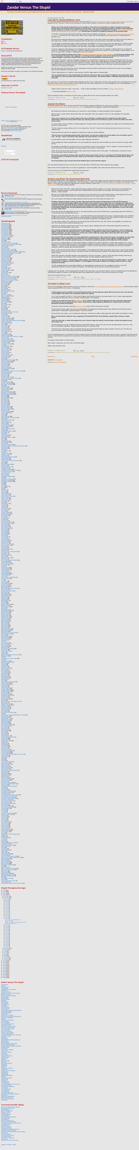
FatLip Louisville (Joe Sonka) (8, 1121)
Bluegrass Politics (5, 1112)
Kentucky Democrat (6, 1124)
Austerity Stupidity (5, 270)
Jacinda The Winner (56, 104)
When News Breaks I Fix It (8, 869)
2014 (4, 968)
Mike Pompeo (4, 626)
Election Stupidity (5, 388)
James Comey (5, 498)
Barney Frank (4, 275)
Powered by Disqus (6, 216)
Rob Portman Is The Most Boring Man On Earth (13, 715)
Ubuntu (3, 840)
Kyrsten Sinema (5, 567)
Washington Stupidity (6, 864)
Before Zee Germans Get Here (9, 276)
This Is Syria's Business (7, 807)
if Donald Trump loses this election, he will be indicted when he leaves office (112, 21)
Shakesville (4, 1069)
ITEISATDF (4, 490)
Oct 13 (7, 930)
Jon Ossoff (4, 538)
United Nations (5, 844)
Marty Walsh (4, 597)
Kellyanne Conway (6, 557)
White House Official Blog (7, 1096)
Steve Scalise (4, 771)
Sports (3, 760)
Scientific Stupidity (6, 740)
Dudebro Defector (5, 382)
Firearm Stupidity (5, 412)
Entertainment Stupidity (7, 393)
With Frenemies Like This (7, 874)
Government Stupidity (72, 279)
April (5, 955)
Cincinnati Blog (5, 1115)
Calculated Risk (5, 1004)
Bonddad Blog (5, 998)
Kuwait (3, 566)
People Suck (4, 675)
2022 (4, 891)
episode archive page (15, 130)
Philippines (4, 679)
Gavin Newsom (5, 422)
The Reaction (4, 1087)
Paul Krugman (5, 670)
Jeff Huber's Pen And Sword (8, 1026)
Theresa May (4, 804)
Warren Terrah (77, 174)
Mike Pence (79, 99)
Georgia (3, 429)
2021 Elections (5, 232)
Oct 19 (7, 917)
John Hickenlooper (6, 528)
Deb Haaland (4, 357)
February (6, 958)
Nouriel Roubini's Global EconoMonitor (11, 1046)
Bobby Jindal (4, 300)
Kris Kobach (4, 565)
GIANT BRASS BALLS (7, 431)
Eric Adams (4, 399)
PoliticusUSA (4, 1058)
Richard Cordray (5, 707)
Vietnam (3, 851)
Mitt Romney (4, 631)
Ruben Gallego (5, 729)
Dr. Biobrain (4, 1014)
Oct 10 (7, 934)
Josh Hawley (4, 539)
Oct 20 (7, 915)
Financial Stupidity (6, 411)
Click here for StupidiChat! (13, 138)
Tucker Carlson (5, 831)
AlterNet (3, 985)
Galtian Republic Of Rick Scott (9, 417)
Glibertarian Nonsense (7, 437)
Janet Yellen (4, 501)
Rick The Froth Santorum (7, 712)
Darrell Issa (4, 351)
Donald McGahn (5, 372)
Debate (3, 358)
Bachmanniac (4, 272)
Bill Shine (3, 292)
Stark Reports (4, 1073)
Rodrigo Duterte (5, 721)
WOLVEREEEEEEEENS (7, 875)
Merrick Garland (5, 606)
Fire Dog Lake (5, 1021)
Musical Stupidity (5, 636)
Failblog (3, 1019)
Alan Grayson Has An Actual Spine (10, 244)
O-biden (3, 652)
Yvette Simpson (5, 882)
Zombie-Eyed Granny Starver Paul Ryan (11, 883)
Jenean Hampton (5, 512)
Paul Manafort (4, 673)
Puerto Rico (4, 696)
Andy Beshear (58, 352)
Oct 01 (7, 947)
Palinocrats (4, 665)
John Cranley (4, 525)
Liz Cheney (4, 581)
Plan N (3, 680)
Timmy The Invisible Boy (7, 813)
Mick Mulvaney (5, 617)
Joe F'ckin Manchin (6, 523)
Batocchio (7, 199)
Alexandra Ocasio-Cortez (7, 249)
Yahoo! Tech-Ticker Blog (7, 1098)
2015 (4, 967)
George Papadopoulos (7, 428)
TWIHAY (3, 835)
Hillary (3, 463)
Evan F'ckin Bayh (5, 407)
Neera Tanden (5, 642)
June (5, 952)
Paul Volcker (4, 674)
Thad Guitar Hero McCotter (8, 786)
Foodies (3, 414)
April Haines (4, 269)
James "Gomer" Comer (7, 496)
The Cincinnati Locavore (7, 1135)
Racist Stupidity (5, 699)
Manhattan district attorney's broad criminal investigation (97, 54)
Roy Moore (4, 728)
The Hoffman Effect (6, 792)
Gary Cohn (4, 421)
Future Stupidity (5, 416)
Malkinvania (4, 587)
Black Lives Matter (6, 296)
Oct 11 (7, 933)
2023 (4, 890)
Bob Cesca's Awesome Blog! (8, 995)
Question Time (5, 697)
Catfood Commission (6, 318)
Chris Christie (4, 325)
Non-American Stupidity (7, 648)
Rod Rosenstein (5, 719)
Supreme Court (92, 352)
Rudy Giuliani (4, 731)
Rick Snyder (4, 711)
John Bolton (4, 524)
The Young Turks (5, 1090)
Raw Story (4, 1062)
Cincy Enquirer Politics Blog (8, 1116)
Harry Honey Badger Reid (8, 457)
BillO (2, 293)
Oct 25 (7, 908)
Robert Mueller (5, 716)
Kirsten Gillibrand (5, 562)
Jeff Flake (3, 507)
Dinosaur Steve (5, 367)
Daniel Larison (5, 1009)
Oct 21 (7, 914)
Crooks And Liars (5, 1008)
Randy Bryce (4, 702)
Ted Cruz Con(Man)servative (8, 783)
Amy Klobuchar (5, 255)
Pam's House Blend (6, 1052)
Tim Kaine (3, 809)
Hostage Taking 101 (6, 466)
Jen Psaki (3, 511)
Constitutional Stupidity (7, 340)
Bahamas (3, 273)
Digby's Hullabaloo (6, 1012)
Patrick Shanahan (5, 668)
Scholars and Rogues (6, 1068)
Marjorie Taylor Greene (7, 590)
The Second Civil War (6, 803)
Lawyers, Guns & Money (7, 1032)
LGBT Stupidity (5, 574)
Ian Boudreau (4, 472)
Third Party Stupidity (6, 805)
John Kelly (4, 530)
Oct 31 (7, 900)
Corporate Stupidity (6, 341)
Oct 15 (7, 927)
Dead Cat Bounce (5, 355)
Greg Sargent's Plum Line (7, 1023)
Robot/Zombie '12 (5, 718)
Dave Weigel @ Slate (6, 1011)
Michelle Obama (5, 616)
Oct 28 (7, 904)
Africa (2, 240)
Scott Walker (4, 745)
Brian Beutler (4, 1003)
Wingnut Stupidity (93, 99)
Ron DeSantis (4, 723)
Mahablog (3, 1037)
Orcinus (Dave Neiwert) (7, 1049)
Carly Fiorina (4, 315)
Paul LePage (4, 672)
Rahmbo (3, 700)
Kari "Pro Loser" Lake (6, 544)
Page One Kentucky (6, 1128)
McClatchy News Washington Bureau (10, 1039)
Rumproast (4, 1064)
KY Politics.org (5, 1125)
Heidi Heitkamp (5, 458)
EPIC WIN (57, 174)
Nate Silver (4, 640)
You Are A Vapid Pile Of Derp (8, 880)
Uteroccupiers (4, 846)
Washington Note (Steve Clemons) (10, 1094)
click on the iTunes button (10, 128)
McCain (3, 602)
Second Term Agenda (6, 750)
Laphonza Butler (5, 570)
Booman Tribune (5, 999)
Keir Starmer (4, 552)
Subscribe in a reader (6, 87)
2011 (4, 973)
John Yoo (3, 535)
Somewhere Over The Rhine (8, 1130)
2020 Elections (58, 99)
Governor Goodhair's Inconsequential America (13, 445)
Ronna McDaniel (5, 726)
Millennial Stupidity (6, 630)
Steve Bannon (5, 769)
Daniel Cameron (65, 352)
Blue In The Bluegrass (7, 1110)
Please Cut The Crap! (6, 1055)
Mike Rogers (4, 627)
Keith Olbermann (5, 555)
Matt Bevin (78, 352)
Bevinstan (3, 285)
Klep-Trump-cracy (5, 563)
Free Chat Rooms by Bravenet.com (13, 139)
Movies (3, 635)
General (3, 427)
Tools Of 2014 (4, 826)
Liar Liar (3, 576)
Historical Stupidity (6, 464)
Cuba (2, 345)
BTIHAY (3, 309)
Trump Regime (86, 99)
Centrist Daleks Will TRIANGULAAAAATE (11, 320)
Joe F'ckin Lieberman (6, 522)
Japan (2, 502)
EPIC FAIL (3, 395)
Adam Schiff (4, 238)
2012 (4, 971)
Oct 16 (7, 926)
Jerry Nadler (4, 515)
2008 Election (4, 223)
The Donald (4, 789)
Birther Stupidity (5, 294)
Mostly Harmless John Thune (8, 632)
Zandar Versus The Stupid (28, 7)
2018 (4, 962)
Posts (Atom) (59, 360)
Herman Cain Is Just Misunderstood (10, 460)
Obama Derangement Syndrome (9, 654)
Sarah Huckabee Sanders (8, 737)
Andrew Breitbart (5, 257)
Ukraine (3, 841)
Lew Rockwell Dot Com (7, 1033)
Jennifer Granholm (6, 513)
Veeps (2, 847)
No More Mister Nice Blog (7, 1044)
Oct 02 (7, 945)
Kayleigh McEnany (6, 549)
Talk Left (3, 1076)
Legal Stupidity (73, 99)
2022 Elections (5, 233)
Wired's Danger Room (7, 1097)
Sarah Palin (4, 738)
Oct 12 (7, 931)
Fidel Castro (4, 410)
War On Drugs (5, 861)
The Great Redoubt (6, 1085)
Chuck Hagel (4, 330)
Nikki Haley (4, 647)
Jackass (3, 492)
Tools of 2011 (4, 823)
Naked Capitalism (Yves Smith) (9, 1043)
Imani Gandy (4, 475)
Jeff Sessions (4, 508)
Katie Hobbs (4, 547)
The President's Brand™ (7, 801)
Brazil (2, 305)
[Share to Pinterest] (83, 98)
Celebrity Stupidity (6, 319)
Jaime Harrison (5, 495)
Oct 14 (7, 929)
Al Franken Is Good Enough (8, 243)
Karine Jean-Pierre (6, 545)
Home (93, 356)
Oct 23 (7, 911)
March (5, 956)
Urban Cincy (4, 1139)
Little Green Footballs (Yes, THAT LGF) (11, 1035)
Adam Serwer (4, 984)
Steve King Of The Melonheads (9, 770)
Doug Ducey (4, 374)
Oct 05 (7, 941)
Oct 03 (7, 944)
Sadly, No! (3, 1066)
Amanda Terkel (5, 987)
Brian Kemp (4, 307)
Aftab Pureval (4, 242)
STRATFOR (4, 1065)
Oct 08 (7, 937)
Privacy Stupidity (5, 694)
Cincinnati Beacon (6, 1114)
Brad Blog (3, 1000)
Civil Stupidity (4, 334)
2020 (4, 894)
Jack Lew (3, 491)
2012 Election (4, 226)
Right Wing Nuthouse (6, 1063)
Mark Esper (4, 593)
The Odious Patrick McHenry (8, 798)
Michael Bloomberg (6, 610)
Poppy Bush (4, 686)
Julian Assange (5, 540)
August (6, 949)
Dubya (3, 380)
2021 (4, 893)
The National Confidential (7, 1086)
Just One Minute (5, 1030)
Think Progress (5, 1091)
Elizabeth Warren (5, 389)
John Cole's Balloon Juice (8, 1027)
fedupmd (7, 194)
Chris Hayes (4, 326)
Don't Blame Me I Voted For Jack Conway (11, 371)
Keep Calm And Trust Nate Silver (9, 551)
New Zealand (70, 174)
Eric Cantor (4, 400)
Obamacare (4, 656)
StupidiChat (4, 772)
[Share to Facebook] (81, 98)
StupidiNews (4, 774)
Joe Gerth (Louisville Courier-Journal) (11, 1123)
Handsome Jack (5, 454)
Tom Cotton (4, 817)
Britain (3, 308)
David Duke (4, 353)
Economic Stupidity (6, 383)
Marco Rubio (4, 589)
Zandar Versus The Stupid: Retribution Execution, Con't (12, 206)
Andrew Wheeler (5, 260)
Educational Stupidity (6, 384)
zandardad (7, 203)
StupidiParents (5, 775)
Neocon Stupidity (5, 643)
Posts (5, 151)
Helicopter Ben (5, 459)
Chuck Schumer (5, 331)
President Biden (5, 689)
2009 (4, 976)
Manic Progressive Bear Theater (9, 588)
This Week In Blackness (7, 1092)
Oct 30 (7, 901)
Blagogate (4, 297)
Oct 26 (7, 907)
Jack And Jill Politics (6, 1025)
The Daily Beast (5, 1082)
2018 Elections (5, 229)
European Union (5, 406)
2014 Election (4, 227)
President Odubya (5, 691)
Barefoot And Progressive (7, 1108)
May (5, 954)
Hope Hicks (4, 465)
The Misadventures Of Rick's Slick (10, 794)
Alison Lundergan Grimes (7, 250)
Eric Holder (4, 404)
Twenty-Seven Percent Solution (9, 834)
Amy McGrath (4, 256)
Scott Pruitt (4, 744)
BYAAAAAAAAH (5, 313)
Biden (2, 286)
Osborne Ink (4, 1051)
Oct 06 (7, 940)
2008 (4, 977)
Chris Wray (4, 328)
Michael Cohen (5, 611)
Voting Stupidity (5, 858)
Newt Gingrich (5, 646)
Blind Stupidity (5, 298)
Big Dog (3, 288)
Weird (2, 866)
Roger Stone (4, 722)
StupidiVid (4, 776)
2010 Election (4, 224)
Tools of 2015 (4, 828)
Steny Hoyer (4, 765)
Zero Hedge (4, 1100)
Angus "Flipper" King (6, 262)
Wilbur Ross (4, 871)
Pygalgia (3, 1059)
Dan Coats (4, 347)
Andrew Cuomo (5, 259)
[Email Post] (74, 97)
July (5, 951)
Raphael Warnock (5, 703)
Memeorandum (5, 1042)
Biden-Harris (4, 287)
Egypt (2, 385)
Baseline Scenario (6, 994)
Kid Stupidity (4, 561)
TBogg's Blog (4, 1074)
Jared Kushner (5, 503)
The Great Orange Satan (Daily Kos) (10, 1084)
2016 (4, 965)
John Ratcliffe (4, 533)
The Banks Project (6, 1134)
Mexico (3, 608)
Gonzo (3, 439)
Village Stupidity (5, 853)
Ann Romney (4, 265)
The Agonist (4, 1080)
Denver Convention (6, 362)
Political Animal (5, 1057)
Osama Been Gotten (6, 662)
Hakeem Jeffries (5, 453)
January (6, 959)
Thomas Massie (5, 808)
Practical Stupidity (5, 688)
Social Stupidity (5, 753)
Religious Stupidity (6, 705)
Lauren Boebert (5, 572)
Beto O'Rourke (5, 282)
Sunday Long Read (89, 279)
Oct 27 (7, 905)
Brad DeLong (4, 1001)
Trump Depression (6, 829)
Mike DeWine (4, 621)
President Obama (5, 690)
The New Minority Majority (8, 797)
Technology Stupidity (6, 782)
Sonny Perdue (5, 755)
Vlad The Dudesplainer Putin (8, 856)
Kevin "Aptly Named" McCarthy (9, 560)
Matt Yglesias (4, 1038)
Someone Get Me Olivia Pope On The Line (12, 754)
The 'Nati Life (4, 1132)
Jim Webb (3, 519)
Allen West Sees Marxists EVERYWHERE (12, 251)
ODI (2, 657)
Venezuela (4, 848)
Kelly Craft (4, 556)
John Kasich (4, 529)
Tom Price (3, 819)
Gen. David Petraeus (6, 425)
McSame (3, 603)
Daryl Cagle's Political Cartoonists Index (11, 1010)
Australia (3, 271)
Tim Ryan (3, 810)
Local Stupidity (72, 352)
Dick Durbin (4, 366)
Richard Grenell (5, 708)
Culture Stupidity (5, 346)
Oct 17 (7, 924)
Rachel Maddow (5, 1060)
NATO (2, 641)
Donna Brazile (5, 373)
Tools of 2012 (4, 824)
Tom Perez (4, 818)
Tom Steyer (4, 820)
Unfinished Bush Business (8, 842)
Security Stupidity (5, 751)
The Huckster (4, 793)
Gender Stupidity (5, 426)
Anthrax (3, 266)
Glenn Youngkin (5, 434)
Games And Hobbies (6, 420)
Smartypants (4, 1071)
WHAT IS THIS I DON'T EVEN (8, 868)
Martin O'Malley (5, 595)
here (5, 51)
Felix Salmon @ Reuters (7, 1020)
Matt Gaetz (4, 599)
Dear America (4, 356)
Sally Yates (4, 734)
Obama (3, 653)
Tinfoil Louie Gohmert (6, 814)
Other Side (4, 663)
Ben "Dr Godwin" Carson (7, 278)
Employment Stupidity (6, 391)
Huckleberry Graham (6, 469)
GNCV (3, 438)
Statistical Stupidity (6, 764)
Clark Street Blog (5, 1118)
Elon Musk (4, 390)
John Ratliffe (4, 534)
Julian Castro (4, 541)
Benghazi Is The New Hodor (8, 280)
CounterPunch (5, 1006)
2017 (4, 964)
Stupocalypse (4, 777)
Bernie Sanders (5, 281)
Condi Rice (4, 337)
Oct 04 (7, 942)
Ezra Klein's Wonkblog (7, 1017)
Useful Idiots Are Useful (7, 845)
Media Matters (5, 1041)
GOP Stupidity (4, 442)
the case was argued (81, 306)
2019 (4, 961)
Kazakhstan (4, 550)
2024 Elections (5, 234)
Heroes (3, 461)
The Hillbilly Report (6, 1136)
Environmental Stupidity (7, 394)
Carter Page (4, 316)
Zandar (5, 43)
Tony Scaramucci (5, 821)
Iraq (2, 484)
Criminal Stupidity (65, 99)
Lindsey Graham (5, 578)
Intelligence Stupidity (6, 480)
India (2, 477)
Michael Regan (5, 614)
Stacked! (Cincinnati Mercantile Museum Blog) (13, 1131)
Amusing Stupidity (5, 254)
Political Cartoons (5, 684)
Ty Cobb (3, 839)
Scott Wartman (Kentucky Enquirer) (10, 1129)
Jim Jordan (4, 518)
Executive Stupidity (63, 279)
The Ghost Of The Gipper (7, 791)
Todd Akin (3, 815)
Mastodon (3, 146)
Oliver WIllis (4, 1048)
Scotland (3, 742)
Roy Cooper (4, 727)
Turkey (3, 832)
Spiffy (2, 759)
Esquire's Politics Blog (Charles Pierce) (11, 1016)
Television (3, 785)
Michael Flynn (4, 613)
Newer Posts (51, 356)
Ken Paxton (4, 559)
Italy (2, 488)
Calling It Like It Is (5, 1113)
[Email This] (76, 98)
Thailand (3, 787)
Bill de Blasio (4, 289)
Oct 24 (7, 910)
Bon (4, 41)
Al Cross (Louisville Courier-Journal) (10, 1107)
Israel (2, 487)
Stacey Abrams (5, 762)
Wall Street (4, 860)
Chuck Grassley (5, 329)
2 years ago (24, 197)
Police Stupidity (5, 683)
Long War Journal (5, 1036)
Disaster (56, 279)
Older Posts (134, 356)
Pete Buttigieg (4, 676)
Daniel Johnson (5, 350)
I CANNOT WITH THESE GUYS (9, 470)
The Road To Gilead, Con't (59, 283)
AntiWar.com (4, 990)
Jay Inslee (3, 504)
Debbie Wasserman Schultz (8, 359)
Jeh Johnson (4, 509)
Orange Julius (4, 660)
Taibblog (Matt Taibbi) (6, 1075)
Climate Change (5, 335)
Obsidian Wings (5, 1047)
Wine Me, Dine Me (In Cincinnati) (9, 1140)
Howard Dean (4, 468)
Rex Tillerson (4, 706)
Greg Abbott (4, 447)
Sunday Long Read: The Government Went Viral (68, 179)
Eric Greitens (4, 401)
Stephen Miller (5, 766)
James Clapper (5, 497)
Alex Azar (3, 246)
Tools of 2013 (4, 825)
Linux (2, 579)
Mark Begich (4, 592)
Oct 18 (7, 918)
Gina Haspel (4, 432)
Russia (3, 732)
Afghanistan (4, 239)
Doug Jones (4, 375)
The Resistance (5, 802)
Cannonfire (4, 1005)
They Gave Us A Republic (7, 1137)
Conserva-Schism (5, 339)
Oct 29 (7, 903)
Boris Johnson (5, 304)
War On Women (106, 352)
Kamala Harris (5, 543)
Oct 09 (7, 936)
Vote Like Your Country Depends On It (11, 857)
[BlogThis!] (78, 98)
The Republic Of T (5, 1089)
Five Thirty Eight (5, 1022)
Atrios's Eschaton (5, 992)
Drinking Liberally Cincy (7, 1120)
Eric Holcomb (4, 402)
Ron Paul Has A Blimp (6, 724)
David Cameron (5, 352)
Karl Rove (3, 546)
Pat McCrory (4, 667)
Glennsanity (4, 436)
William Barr (4, 872)
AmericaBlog (4, 988)
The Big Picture (5, 1081)
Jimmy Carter (4, 520)
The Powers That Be (6, 799)
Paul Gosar (4, 669)
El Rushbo (4, 386)
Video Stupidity (5, 850)
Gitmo (2, 433)
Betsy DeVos (4, 283)
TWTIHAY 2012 (5, 837)
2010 (4, 974)
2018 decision (78, 300)
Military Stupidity (5, 629)
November (6, 897)
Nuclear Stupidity (5, 651)
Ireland (3, 485)
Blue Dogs (4, 299)
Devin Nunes (4, 364)
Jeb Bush (3, 506)
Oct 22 (7, 912)
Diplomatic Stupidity (6, 368)
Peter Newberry (5, 678)
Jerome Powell (5, 514)
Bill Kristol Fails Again (6, 291)
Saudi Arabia (4, 739)
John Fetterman (5, 527)
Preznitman (4, 692)
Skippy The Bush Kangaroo (8, 1070)
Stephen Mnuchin (5, 767)
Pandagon (4, 1053)
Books (2, 303)
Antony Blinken (5, 267)
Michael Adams (5, 609)
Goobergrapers (5, 441)
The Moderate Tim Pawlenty (8, 796)
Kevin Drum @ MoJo (6, 1031)
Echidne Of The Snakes (7, 1015)
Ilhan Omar (4, 474)
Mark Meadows (5, 594)
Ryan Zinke (4, 733)
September (6, 948)
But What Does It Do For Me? (8, 312)
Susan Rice (4, 781)
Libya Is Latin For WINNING (8, 577)
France (3, 415)
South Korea (4, 756)
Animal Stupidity (5, 264)
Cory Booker (4, 342)
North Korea (4, 649)
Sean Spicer (4, 748)
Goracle (3, 443)
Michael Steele (5, 615)
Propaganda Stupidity (6, 695)
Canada (3, 314)
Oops (2, 659)
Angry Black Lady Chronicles (8, 989)
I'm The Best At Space (6, 471)
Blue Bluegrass (5, 1109)
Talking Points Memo (6, 1078)
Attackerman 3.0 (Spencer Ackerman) (10, 993)
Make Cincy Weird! (6, 1126)
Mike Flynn (4, 622)
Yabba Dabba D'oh (6, 878)
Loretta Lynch (4, 584)
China (2, 324)
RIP (2, 713)
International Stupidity (6, 481)
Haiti (2, 452)
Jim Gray (3, 517)
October (6, 899)
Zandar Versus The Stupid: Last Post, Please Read (11, 197)
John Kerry (4, 531)
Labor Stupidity (5, 568)
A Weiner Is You (5, 237)
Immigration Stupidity (6, 476)
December (6, 896)
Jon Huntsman (5, 536)
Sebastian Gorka (5, 749)
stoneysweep (8, 207)
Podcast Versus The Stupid (8, 681)
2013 (4, 970)
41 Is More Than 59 (6, 235)
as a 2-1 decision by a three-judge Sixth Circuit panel (109, 286)
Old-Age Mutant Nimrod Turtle (9, 658)
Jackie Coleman (5, 493)
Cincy (2, 332)
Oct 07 (7, 938)
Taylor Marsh (4, 1079)
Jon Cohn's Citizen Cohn (7, 1028)
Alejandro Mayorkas (6, 245)
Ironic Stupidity (5, 486)
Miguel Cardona (5, 620)
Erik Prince (4, 405)
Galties (3, 418)
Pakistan (3, 664)
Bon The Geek (5, 302)
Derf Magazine (5, 1119)
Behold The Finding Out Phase (9, 277)
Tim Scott (3, 812)
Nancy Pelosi (4, 638)
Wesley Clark (4, 867)
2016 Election (4, 228)
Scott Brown (4, 743)
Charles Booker (5, 321)
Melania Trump (5, 605)
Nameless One (5, 637)
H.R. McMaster (5, 450)
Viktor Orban (4, 852)
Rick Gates (4, 710)
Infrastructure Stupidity (7, 479)
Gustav (3, 449)
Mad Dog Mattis (5, 586)
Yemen (3, 879)
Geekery (3, 423)
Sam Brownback (5, 735)
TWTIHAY (3, 836)
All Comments (7, 153)
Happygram (4, 455)
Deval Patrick (4, 363)
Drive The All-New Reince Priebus (10, 378)
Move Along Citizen (6, 633)
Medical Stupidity (63, 174)
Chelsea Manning (5, 323)
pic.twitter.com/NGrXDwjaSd (115, 89)
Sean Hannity (4, 746)
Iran (2, 482)
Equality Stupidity (5, 398)
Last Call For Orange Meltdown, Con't (64, 20)
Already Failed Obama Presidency (10, 253)
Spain (2, 758)
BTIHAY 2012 (4, 310)
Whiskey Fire (4, 1095)
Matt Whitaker (4, 600)
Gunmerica (4, 448)
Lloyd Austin (4, 582)
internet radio (8, 120)
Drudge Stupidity (5, 379)
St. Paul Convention (6, 761)
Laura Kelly (4, 571)
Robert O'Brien (5, 717)
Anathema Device (9, 212)
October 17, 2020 (71, 91)
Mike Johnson (4, 624)
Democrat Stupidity (6, 361)
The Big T (3, 788)
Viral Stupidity (4, 855)
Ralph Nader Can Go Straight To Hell (10, 701)
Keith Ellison (4, 554)
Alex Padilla (4, 248)
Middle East (4, 619)
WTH (2, 877)
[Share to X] (80, 98)
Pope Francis (4, 685)
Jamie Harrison (5, 500)
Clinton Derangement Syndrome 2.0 (10, 336)
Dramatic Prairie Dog (6, 377)
